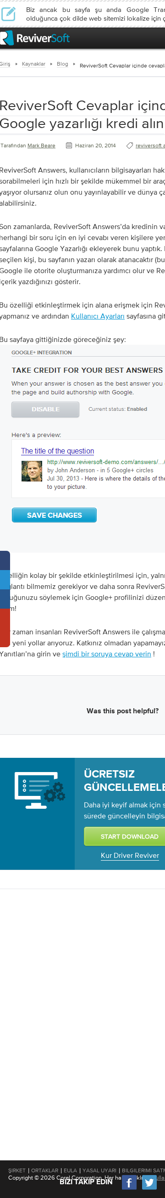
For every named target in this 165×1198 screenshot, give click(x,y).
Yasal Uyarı (99, 1170)
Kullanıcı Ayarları (98, 316)
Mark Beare (41, 145)
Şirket (17, 1170)
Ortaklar (44, 1170)
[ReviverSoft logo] (35, 37)
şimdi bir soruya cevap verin (106, 653)
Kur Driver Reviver (130, 855)
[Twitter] (149, 1189)
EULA (70, 1170)
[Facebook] (130, 1189)
